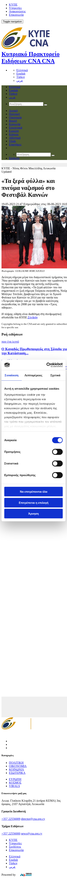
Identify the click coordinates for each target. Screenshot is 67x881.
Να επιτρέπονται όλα (33, 491)
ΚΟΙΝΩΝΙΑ (16, 769)
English (20, 73)
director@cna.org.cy (33, 818)
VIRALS (14, 786)
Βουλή (13, 120)
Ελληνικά (22, 70)
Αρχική (13, 110)
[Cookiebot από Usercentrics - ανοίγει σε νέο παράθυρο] (47, 364)
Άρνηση (33, 513)
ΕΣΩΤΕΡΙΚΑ (17, 772)
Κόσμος (14, 134)
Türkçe (20, 77)
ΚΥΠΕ (13, 4)
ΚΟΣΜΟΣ (15, 782)
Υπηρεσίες (15, 8)
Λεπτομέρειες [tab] (33, 375)
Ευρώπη (14, 131)
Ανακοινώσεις (17, 11)
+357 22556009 (10, 818)
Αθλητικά (14, 137)
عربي (19, 80)
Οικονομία (15, 117)
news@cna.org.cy (31, 833)
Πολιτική (14, 114)
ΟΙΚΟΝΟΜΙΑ (18, 766)
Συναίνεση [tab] (11, 375)
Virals (12, 141)
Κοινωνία (14, 124)
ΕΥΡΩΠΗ (15, 779)
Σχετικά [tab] (55, 375)
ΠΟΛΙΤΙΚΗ (16, 762)
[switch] (57, 452)
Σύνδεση (33, 317)
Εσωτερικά (15, 127)
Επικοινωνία (16, 14)
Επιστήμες (15, 144)
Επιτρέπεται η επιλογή (33, 502)
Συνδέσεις (15, 846)
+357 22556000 (10, 833)
